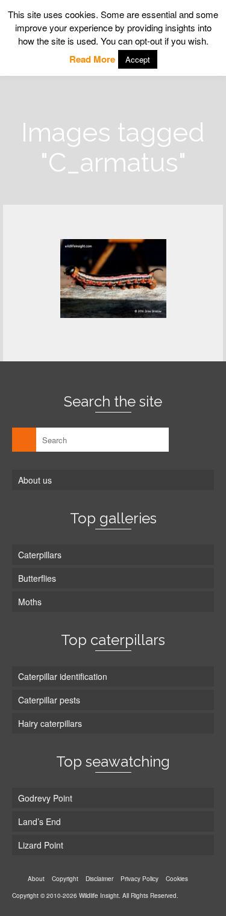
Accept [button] (137, 59)
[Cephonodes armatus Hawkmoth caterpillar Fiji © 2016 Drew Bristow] (113, 278)
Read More (92, 59)
